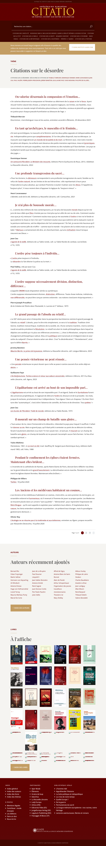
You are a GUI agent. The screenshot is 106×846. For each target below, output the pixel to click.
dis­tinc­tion (50, 294)
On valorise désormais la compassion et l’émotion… (47, 96)
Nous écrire (11, 819)
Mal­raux (19, 230)
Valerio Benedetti (81, 598)
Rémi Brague (16, 505)
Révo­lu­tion (40, 329)
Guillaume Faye (58, 80)
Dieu (31, 213)
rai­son (72, 101)
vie (12, 136)
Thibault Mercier (55, 78)
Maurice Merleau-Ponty (19, 595)
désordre (17, 261)
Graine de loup (37, 794)
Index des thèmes (14, 797)
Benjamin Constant (62, 36)
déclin (13, 367)
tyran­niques (89, 143)
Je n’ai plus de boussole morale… (35, 205)
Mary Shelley (58, 598)
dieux (78, 185)
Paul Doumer (37, 574)
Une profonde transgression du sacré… (39, 173)
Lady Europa (36, 802)
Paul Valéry (18, 80)
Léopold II (35, 577)
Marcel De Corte (16, 598)
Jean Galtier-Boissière (39, 580)
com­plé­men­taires (43, 136)
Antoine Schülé (37, 583)
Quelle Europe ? (62, 799)
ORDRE (22, 291)
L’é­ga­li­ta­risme (17, 392)
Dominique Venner (68, 78)
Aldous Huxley (80, 571)
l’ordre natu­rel (24, 181)
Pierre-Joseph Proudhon (31, 80)
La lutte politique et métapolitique (69, 794)
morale (75, 210)
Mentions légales (13, 805)
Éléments (35, 791)
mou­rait (73, 431)
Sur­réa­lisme (83, 392)
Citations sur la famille (30, 36)
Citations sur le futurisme (79, 36)
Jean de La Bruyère (39, 571)
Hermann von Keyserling (19, 580)
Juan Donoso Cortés (39, 589)
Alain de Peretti (59, 580)
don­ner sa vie (19, 427)
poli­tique (53, 336)
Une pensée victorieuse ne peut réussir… (40, 359)
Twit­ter (13, 482)
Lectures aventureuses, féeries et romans (72, 813)
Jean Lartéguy (80, 586)
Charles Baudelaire (82, 580)
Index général (12, 789)
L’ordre (14, 258)
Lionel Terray (15, 592)
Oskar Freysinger (17, 574)
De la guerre (61, 802)
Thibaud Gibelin (81, 595)
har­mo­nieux (34, 498)
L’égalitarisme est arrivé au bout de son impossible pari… (51, 387)
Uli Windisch (15, 583)
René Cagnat (36, 586)
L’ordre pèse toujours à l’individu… (37, 253)
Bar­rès (25, 342)
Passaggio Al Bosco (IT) (40, 816)
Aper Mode (36, 789)
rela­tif (22, 322)
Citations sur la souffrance (50, 39)
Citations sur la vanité (47, 36)
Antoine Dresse (16, 586)
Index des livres (20, 767)
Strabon (78, 577)
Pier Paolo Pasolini (38, 592)
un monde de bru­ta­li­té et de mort (48, 140)
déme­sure (32, 178)
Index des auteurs (21, 608)
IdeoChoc (35, 797)
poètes (88, 402)
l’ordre (73, 216)
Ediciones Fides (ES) (39, 807)
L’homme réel (61, 789)
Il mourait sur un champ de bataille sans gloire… (46, 419)
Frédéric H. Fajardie (67, 39)
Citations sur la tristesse (83, 39)
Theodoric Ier (58, 595)
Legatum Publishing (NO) (41, 813)
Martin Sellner (15, 577)
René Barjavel (80, 592)
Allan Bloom (79, 589)
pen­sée (18, 364)
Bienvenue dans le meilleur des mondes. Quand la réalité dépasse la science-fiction (58, 33)
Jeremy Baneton (46, 80)
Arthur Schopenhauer (61, 583)
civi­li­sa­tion (70, 230)
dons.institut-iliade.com (83, 47)
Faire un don (12, 816)
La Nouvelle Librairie (40, 799)
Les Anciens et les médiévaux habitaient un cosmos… (48, 490)
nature (13, 508)
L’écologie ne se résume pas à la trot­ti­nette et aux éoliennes (36, 520)
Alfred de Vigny (59, 571)
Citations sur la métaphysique (30, 39)
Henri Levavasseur (82, 78)
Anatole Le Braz (80, 583)
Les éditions (11, 814)
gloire (24, 434)
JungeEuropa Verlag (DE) (41, 810)
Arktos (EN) (36, 805)
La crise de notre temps (65, 797)
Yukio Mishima (69, 80)
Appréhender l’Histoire (65, 791)
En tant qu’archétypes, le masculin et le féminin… (46, 128)
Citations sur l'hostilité (21, 33)
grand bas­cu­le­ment (41, 470)
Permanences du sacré (65, 805)
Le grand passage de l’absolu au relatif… (40, 314)
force (84, 101)
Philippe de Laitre (81, 574)
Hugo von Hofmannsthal (19, 589)
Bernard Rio (15, 571)
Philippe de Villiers (82, 80)
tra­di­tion (73, 322)
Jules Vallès (36, 595)
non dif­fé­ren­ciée (18, 297)
